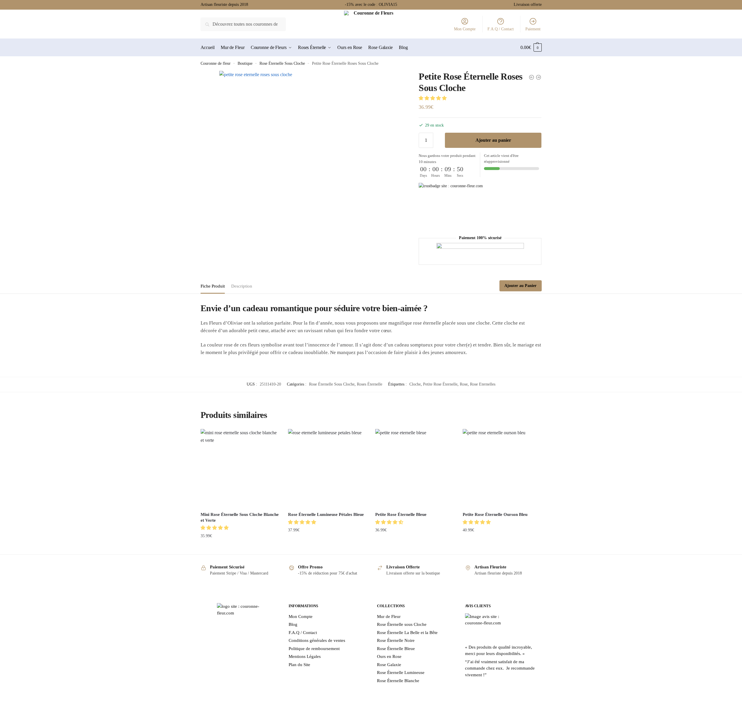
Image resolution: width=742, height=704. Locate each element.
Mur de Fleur (389, 616)
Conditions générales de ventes (317, 640)
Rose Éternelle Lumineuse (400, 672)
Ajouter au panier (493, 140)
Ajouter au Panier (520, 285)
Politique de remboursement (314, 648)
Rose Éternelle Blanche (398, 680)
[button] (433, 98)
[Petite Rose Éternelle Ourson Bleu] (502, 468)
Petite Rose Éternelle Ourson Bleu (495, 514)
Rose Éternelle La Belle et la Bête (407, 632)
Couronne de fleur (216, 63)
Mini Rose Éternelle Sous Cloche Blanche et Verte (240, 517)
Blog (293, 624)
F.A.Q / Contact (500, 29)
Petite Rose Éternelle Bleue (401, 514)
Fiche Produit (213, 286)
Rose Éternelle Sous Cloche (282, 63)
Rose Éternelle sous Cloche (402, 624)
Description (241, 286)
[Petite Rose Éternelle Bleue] (414, 468)
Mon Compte (465, 29)
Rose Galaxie (389, 664)
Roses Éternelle (369, 384)
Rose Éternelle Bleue (396, 648)
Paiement (533, 29)
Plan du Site (299, 664)
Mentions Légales (305, 656)
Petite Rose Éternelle (440, 384)
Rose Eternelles (482, 384)
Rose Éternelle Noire (396, 640)
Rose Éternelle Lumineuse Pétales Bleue (326, 514)
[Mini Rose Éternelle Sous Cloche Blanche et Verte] (240, 468)
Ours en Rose (389, 656)
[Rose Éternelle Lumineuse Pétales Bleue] (327, 468)
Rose (464, 384)
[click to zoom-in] (312, 164)
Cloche (415, 384)
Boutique (245, 63)
